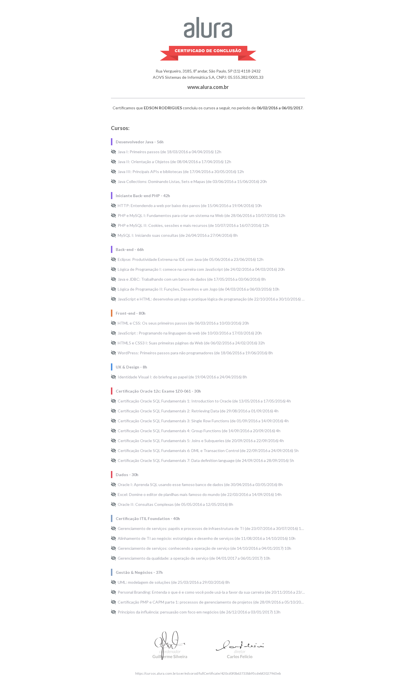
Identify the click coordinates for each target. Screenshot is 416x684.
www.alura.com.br (208, 87)
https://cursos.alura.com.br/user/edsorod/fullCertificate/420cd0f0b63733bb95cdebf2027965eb (208, 673)
